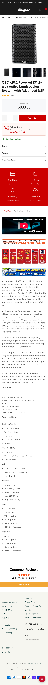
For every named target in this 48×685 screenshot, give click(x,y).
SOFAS (4, 614)
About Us (28, 598)
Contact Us (6, 625)
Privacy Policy (30, 602)
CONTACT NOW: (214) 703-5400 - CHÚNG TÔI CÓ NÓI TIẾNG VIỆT (23, 2)
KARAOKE (5, 598)
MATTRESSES (7, 606)
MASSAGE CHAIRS (8, 602)
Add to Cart (32, 118)
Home (3, 17)
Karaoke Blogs (7, 632)
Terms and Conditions (33, 617)
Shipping (5, 146)
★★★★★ (8, 96)
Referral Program (31, 614)
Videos (29, 211)
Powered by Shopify (35, 663)
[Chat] (42, 679)
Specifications (18, 211)
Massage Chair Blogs (10, 629)
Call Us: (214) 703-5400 (17, 132)
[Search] (40, 10)
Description (7, 211)
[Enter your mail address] (44, 640)
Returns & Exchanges (9, 160)
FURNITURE (6, 610)
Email (26, 635)
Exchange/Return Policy (34, 606)
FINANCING (6, 618)
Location (28, 610)
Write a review (24, 584)
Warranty (5, 153)
